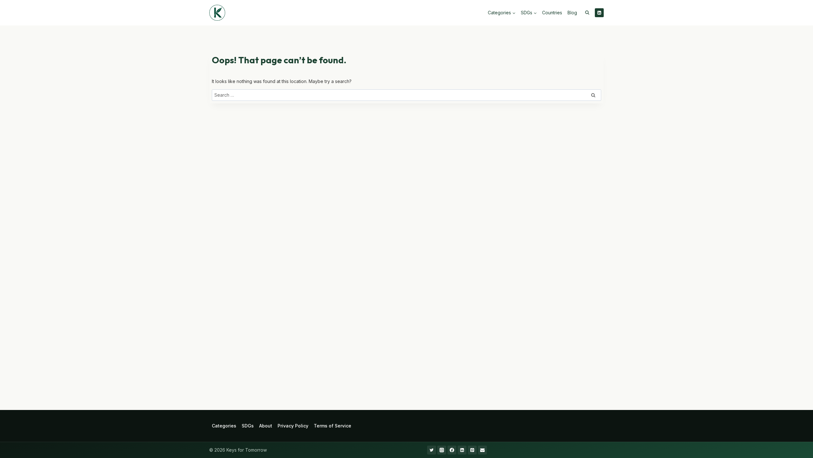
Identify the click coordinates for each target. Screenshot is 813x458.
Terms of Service (332, 425)
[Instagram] (441, 450)
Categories (224, 425)
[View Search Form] (587, 12)
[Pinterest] (472, 450)
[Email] (482, 450)
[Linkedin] (599, 12)
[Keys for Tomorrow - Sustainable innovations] (217, 13)
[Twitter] (431, 450)
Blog (572, 12)
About (265, 425)
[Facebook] (451, 450)
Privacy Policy (293, 425)
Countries (552, 12)
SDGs (248, 425)
